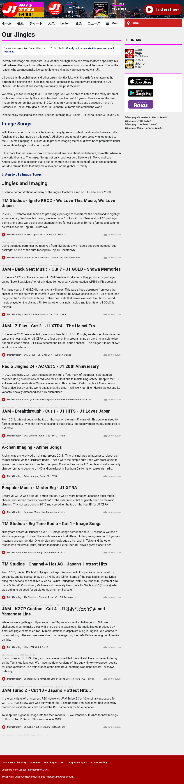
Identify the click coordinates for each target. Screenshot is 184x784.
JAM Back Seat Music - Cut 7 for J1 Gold (33, 322)
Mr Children (119, 8)
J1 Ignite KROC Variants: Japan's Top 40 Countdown (38, 265)
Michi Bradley (8, 242)
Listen (65, 23)
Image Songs (16, 124)
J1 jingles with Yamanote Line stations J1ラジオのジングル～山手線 (44, 687)
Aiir (71, 776)
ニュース (94, 23)
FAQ (63, 762)
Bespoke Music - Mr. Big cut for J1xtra (32, 520)
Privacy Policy (99, 762)
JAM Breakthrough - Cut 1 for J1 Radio (32, 444)
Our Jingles (50, 762)
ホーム (7, 23)
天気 (51, 23)
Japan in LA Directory (14, 762)
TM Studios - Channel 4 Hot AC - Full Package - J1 (37, 605)
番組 (20, 23)
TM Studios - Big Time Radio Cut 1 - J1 (32, 560)
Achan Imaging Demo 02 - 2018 (29, 484)
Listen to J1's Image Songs (22, 174)
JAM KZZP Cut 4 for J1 (25, 655)
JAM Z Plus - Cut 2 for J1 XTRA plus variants (34, 363)
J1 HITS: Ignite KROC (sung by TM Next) (32, 242)
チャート (35, 23)
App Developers (78, 762)
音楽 (78, 23)
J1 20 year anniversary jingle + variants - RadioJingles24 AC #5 (43, 407)
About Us (35, 762)
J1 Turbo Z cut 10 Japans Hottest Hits (31, 735)
